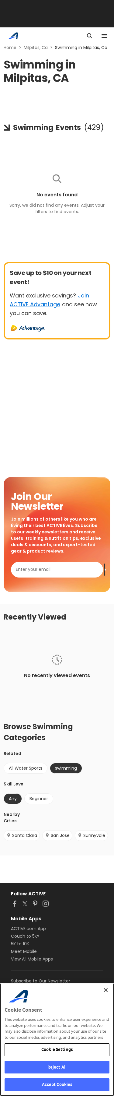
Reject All (57, 1067)
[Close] (105, 990)
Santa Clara (24, 835)
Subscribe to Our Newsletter (40, 981)
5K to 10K (20, 944)
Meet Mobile (24, 951)
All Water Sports (25, 768)
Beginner (38, 799)
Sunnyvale (94, 835)
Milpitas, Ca (36, 47)
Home (10, 47)
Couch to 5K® (25, 936)
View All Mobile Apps (32, 959)
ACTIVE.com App (28, 929)
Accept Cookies (57, 1084)
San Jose (60, 835)
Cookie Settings (57, 1049)
